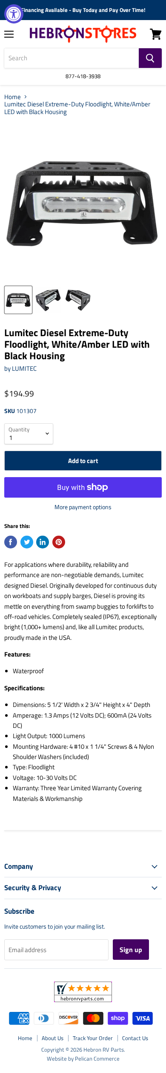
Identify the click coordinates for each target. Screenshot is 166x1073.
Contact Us (135, 1038)
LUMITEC (24, 368)
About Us (52, 1038)
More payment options (83, 507)
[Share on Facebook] (10, 542)
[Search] (150, 58)
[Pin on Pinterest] (58, 542)
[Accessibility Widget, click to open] (13, 13)
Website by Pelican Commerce (83, 1058)
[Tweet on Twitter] (26, 542)
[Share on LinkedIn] (42, 542)
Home (12, 96)
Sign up (131, 949)
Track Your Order (93, 1038)
